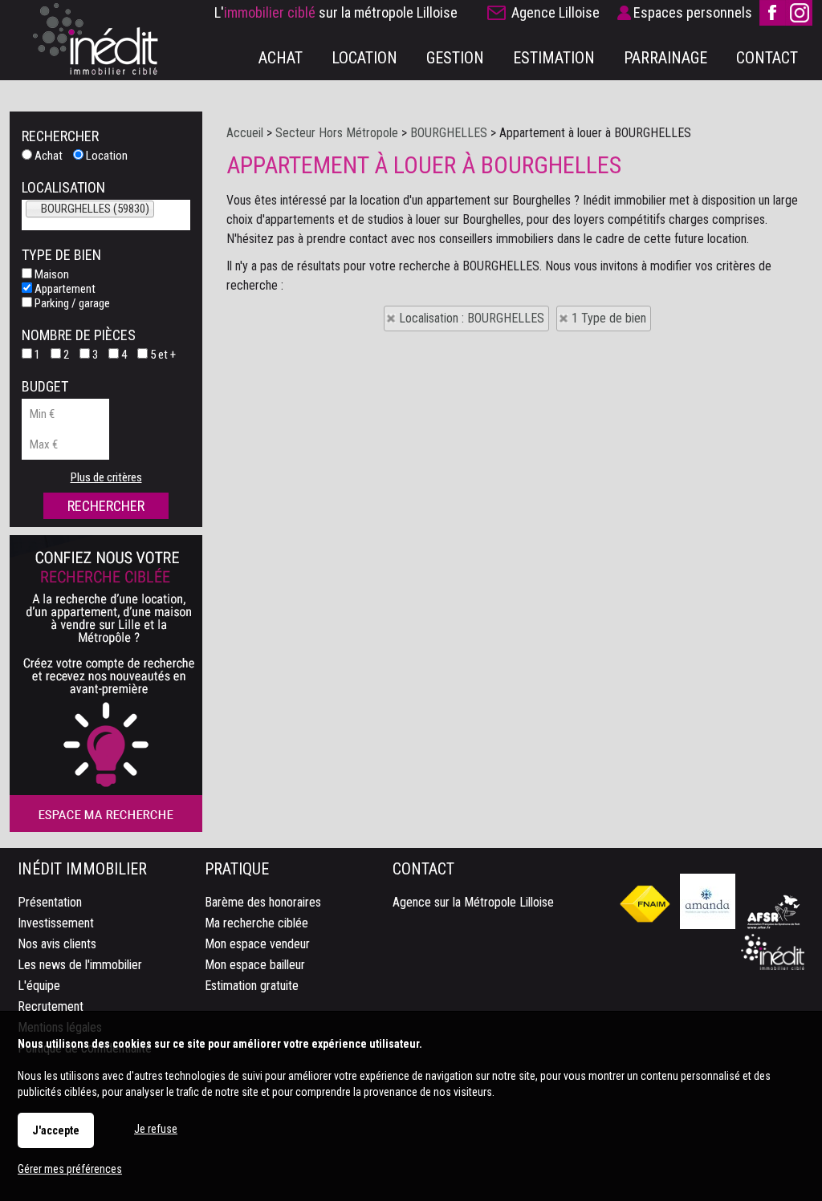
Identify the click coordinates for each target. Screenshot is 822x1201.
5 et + (162, 354)
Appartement (64, 289)
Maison (50, 274)
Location (105, 155)
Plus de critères (106, 477)
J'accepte (55, 1130)
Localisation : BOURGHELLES (471, 318)
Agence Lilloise (555, 12)
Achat (47, 155)
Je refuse (155, 1128)
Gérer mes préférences (70, 1168)
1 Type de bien (609, 318)
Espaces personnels (692, 12)
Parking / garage (71, 303)
